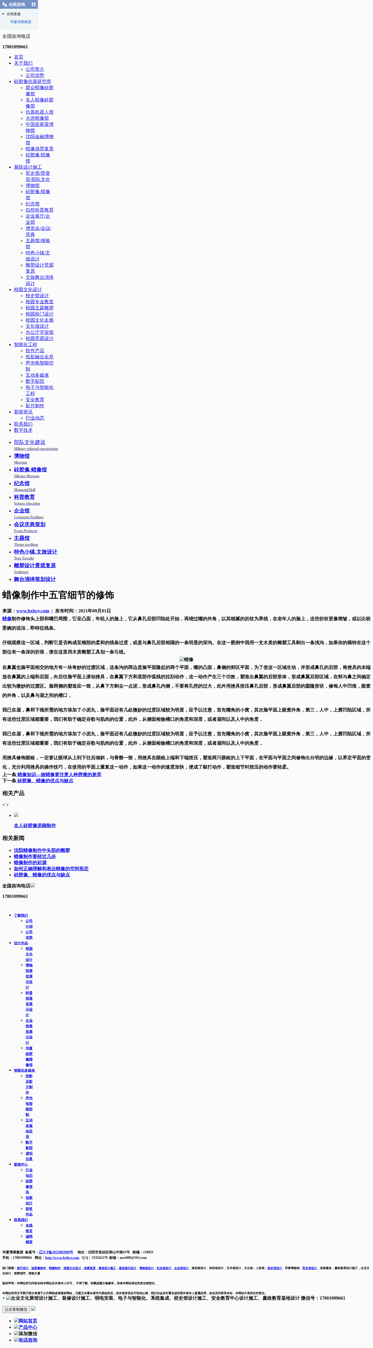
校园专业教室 (40, 301)
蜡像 (7, 618)
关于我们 (23, 63)
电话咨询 (28, 1340)
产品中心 (28, 1327)
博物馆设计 (146, 1268)
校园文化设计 (28, 289)
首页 (18, 56)
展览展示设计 (127, 1268)
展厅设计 (23, 1268)
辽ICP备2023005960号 (56, 1252)
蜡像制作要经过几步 (35, 856)
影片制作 (35, 405)
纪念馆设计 (164, 1268)
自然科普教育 (40, 209)
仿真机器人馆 (40, 112)
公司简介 (35, 69)
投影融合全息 (40, 356)
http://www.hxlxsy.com (62, 1258)
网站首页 (28, 1320)
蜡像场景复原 (40, 148)
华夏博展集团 (20, 22)
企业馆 (29, 513)
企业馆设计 (181, 1268)
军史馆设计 (309, 1268)
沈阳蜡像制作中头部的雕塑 (42, 850)
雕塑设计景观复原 (35, 568)
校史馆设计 (37, 295)
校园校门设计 (40, 313)
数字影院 (35, 381)
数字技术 (23, 430)
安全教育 (35, 399)
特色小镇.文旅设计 (35, 554)
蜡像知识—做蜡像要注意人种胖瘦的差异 (58, 774)
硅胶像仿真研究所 (32, 81)
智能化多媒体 (24, 1070)
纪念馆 (33, 203)
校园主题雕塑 (40, 307)
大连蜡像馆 (37, 118)
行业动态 (35, 417)
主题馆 (26, 541)
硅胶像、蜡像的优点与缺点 (44, 780)
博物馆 (33, 185)
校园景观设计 (40, 338)
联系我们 (23, 424)
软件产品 (35, 350)
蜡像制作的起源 (30, 862)
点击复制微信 (16, 1309)
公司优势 (35, 75)
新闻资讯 (23, 411)
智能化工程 (25, 344)
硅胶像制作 (38, 1268)
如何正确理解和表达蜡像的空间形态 (51, 868)
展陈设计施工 (28, 167)
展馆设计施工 (107, 1268)
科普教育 (27, 499)
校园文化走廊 (40, 320)
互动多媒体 (37, 375)
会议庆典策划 (29, 527)
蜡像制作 (55, 1268)
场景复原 (90, 1268)
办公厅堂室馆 (40, 332)
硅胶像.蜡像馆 (30, 472)
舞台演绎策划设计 (35, 579)
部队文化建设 (36, 445)
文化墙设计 (37, 326)
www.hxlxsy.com (32, 610)
